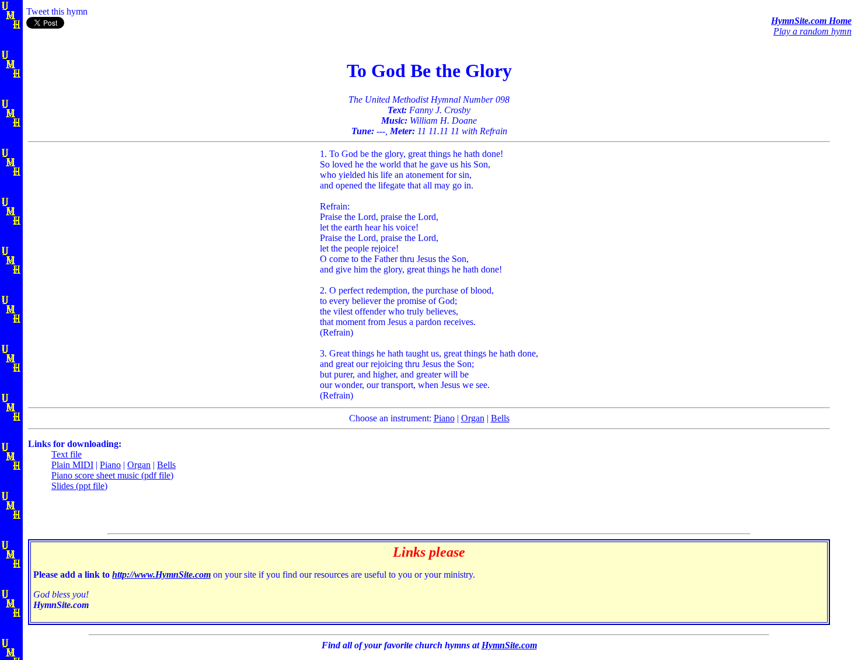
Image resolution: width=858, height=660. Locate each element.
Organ (472, 418)
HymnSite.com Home (811, 21)
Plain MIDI (72, 465)
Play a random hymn (812, 31)
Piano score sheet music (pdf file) (112, 475)
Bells (500, 418)
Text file (66, 454)
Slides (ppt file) (79, 486)
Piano (444, 418)
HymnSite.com (509, 645)
